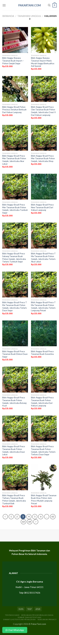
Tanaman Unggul (29, 15)
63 (23, 521)
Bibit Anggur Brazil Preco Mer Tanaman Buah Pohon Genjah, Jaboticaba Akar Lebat (14, 160)
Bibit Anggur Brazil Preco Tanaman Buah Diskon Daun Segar (15, 354)
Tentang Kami (12, 615)
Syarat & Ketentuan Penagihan (19, 619)
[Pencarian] (49, 5)
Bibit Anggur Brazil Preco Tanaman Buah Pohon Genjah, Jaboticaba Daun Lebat (13, 450)
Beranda (8, 15)
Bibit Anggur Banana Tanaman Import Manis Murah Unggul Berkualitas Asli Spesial (42, 62)
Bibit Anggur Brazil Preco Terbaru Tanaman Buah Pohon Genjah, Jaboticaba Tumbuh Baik (14, 499)
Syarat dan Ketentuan (29, 617)
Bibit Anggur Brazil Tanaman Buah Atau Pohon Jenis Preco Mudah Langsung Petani (43, 499)
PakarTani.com (29, 5)
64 (29, 521)
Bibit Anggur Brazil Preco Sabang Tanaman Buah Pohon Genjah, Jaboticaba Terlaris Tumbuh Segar (14, 257)
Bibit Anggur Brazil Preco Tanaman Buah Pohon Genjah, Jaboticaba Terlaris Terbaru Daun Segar (43, 450)
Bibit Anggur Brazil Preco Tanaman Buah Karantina (42, 352)
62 (52, 516)
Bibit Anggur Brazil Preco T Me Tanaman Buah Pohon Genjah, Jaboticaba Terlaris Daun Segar (14, 306)
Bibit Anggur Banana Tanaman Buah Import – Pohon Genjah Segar (13, 60)
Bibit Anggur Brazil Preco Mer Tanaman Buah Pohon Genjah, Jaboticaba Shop (43, 158)
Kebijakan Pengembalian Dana (37, 615)
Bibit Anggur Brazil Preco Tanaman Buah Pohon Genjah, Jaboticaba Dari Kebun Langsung (42, 401)
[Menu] (4, 5)
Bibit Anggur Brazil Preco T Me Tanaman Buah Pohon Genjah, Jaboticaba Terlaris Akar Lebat (43, 257)
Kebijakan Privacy (47, 619)
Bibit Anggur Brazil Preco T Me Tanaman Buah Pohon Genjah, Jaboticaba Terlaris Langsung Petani (43, 306)
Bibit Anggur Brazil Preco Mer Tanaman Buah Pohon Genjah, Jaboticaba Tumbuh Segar (15, 208)
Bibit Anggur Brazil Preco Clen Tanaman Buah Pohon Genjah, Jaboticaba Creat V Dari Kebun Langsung (43, 111)
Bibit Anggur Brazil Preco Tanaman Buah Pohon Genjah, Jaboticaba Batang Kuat (14, 401)
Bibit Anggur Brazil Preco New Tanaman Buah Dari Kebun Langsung (42, 207)
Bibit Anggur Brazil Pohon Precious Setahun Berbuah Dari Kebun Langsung (14, 109)
